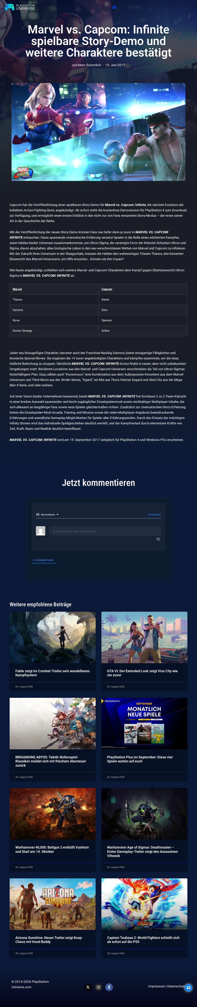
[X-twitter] (88, 987)
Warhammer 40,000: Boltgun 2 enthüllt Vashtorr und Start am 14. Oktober (52, 849)
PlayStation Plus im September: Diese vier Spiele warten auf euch (140, 759)
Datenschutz (176, 986)
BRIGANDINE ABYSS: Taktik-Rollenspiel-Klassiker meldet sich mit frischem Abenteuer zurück (50, 761)
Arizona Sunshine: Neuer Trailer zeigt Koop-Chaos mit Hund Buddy (49, 940)
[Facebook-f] (109, 987)
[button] (114, 7)
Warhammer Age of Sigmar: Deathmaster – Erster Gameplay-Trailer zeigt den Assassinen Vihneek (142, 851)
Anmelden (154, 514)
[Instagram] (98, 987)
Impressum (156, 986)
